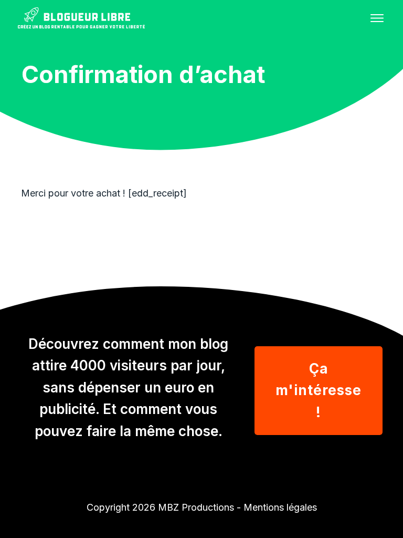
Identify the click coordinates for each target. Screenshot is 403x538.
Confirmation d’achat (143, 74)
